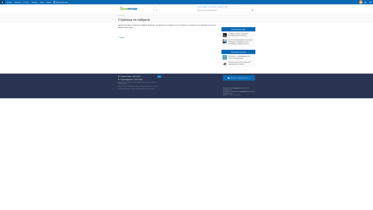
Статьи (26, 2)
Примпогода (121, 15)
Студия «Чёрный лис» (235, 95)
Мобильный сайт (61, 2)
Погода (9, 2)
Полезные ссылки (238, 52)
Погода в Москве (228, 88)
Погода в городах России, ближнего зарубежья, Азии (212, 6)
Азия (42, 2)
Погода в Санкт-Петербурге (231, 91)
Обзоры (34, 2)
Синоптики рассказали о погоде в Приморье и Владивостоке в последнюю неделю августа (240, 42)
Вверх (122, 37)
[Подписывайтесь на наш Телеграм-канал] (365, 2)
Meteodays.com (227, 89)
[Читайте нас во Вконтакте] (370, 2)
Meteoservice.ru (243, 88)
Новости (18, 2)
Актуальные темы (238, 29)
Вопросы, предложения (239, 78)
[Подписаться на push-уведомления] (360, 2)
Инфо (49, 2)
